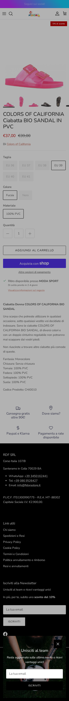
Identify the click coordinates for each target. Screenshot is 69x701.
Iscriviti (34, 685)
